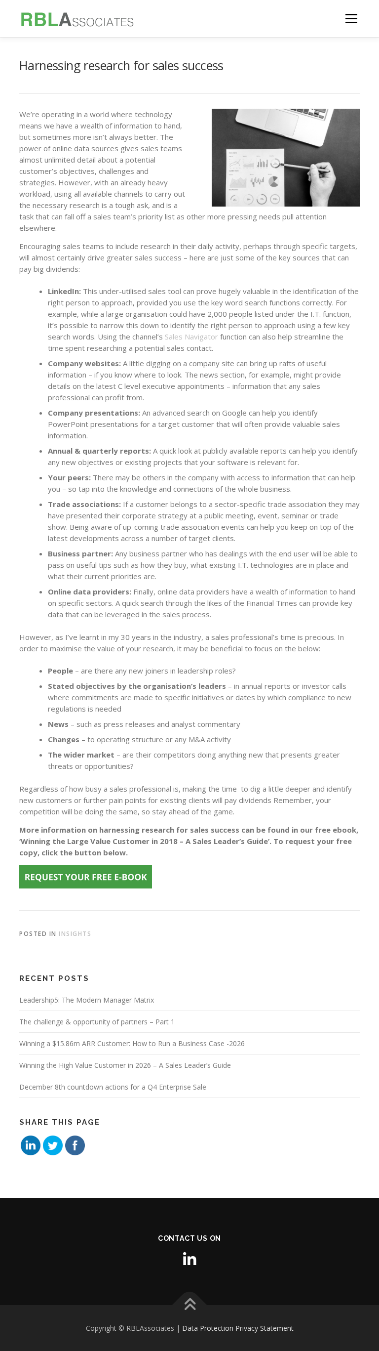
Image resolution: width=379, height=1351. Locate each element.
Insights (75, 933)
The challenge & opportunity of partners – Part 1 (97, 1021)
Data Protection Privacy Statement (238, 1328)
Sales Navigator (191, 336)
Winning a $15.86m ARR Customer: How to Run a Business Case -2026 (132, 1043)
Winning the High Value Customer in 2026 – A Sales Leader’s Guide (125, 1065)
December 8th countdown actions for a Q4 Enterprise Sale (112, 1087)
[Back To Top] (189, 1305)
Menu (351, 18)
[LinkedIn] (189, 1259)
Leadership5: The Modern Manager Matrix (86, 1000)
